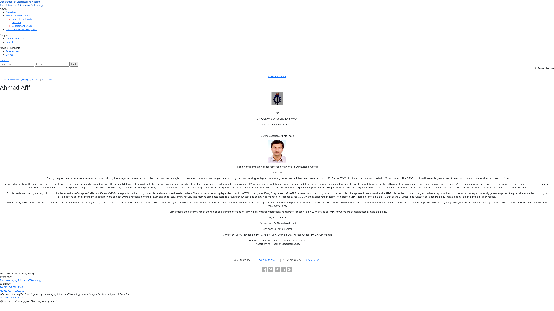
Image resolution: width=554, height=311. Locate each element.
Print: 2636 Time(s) (268, 260)
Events (9, 54)
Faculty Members (15, 38)
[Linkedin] (283, 269)
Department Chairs (22, 26)
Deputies (16, 22)
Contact (4, 60)
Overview (11, 12)
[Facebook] (264, 269)
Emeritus (11, 42)
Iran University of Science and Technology (20, 280)
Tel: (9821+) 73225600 (11, 287)
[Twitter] (270, 269)
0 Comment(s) (313, 260)
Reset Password (277, 76)
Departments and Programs (21, 29)
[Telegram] (277, 269)
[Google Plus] (289, 269)
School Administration (18, 15)
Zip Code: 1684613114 (11, 297)
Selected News (14, 51)
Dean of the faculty (22, 19)
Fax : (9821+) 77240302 (12, 290)
